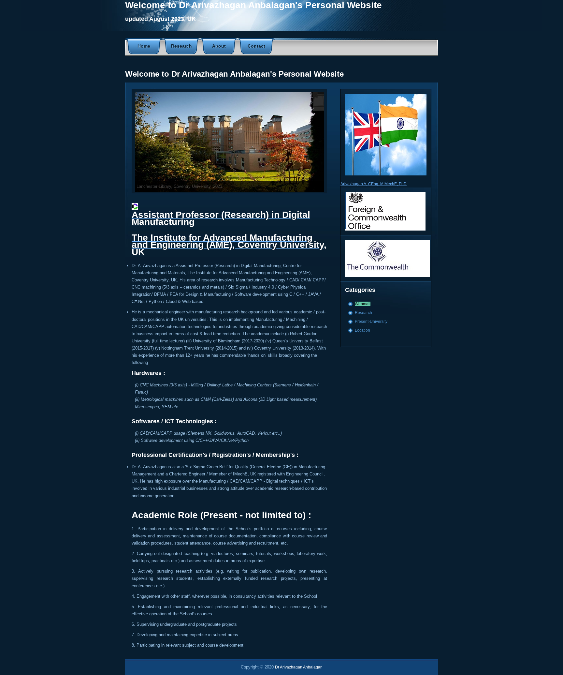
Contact (256, 46)
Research (181, 46)
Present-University (371, 321)
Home (143, 46)
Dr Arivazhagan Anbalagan (299, 667)
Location (362, 330)
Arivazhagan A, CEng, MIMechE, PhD (373, 184)
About (219, 46)
